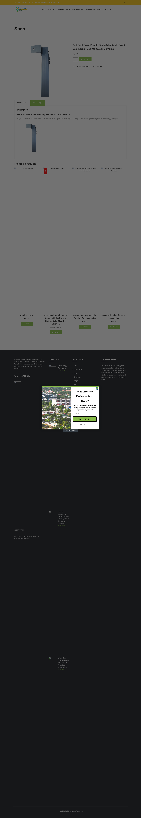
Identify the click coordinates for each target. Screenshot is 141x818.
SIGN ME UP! (85, 419)
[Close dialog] (97, 388)
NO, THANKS (84, 424)
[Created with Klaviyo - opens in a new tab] (70, 430)
